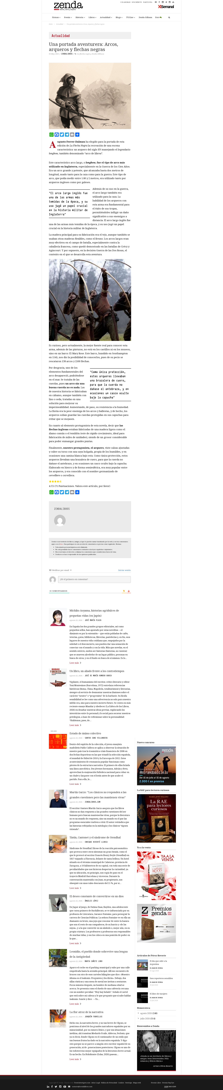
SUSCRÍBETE (137, 2)
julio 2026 (145, 1018)
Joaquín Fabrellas (93, 1016)
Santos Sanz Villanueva (96, 738)
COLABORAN (125, 2)
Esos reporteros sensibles (161, 978)
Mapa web (137, 1083)
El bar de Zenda (156, 968)
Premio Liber (156, 1083)
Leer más (74, 662)
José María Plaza (93, 620)
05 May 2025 (54, 54)
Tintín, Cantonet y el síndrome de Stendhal (95, 837)
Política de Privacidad (109, 1083)
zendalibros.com (92, 802)
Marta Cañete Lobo (93, 961)
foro (61, 544)
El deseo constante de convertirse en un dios (97, 896)
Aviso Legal (95, 1083)
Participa (128, 1083)
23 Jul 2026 (154, 1000)
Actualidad (105, 17)
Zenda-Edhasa (145, 17)
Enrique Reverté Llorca (96, 842)
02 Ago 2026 (154, 971)
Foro (157, 17)
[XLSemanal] (166, 6)
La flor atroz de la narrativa (86, 1012)
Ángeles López (91, 901)
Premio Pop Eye (168, 1083)
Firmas (55, 17)
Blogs (118, 17)
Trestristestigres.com (82, 1083)
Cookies (121, 1083)
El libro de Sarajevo (158, 994)
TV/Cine (129, 17)
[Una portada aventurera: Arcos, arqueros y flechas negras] (90, 96)
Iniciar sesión (124, 570)
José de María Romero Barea (98, 675)
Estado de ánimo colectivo (85, 733)
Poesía (67, 17)
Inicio (51, 24)
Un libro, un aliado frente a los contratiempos (97, 671)
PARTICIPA (147, 2)
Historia (79, 17)
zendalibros (67, 54)
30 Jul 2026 (154, 985)
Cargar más (90, 1069)
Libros (92, 17)
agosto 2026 (146, 1013)
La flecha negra (84, 54)
